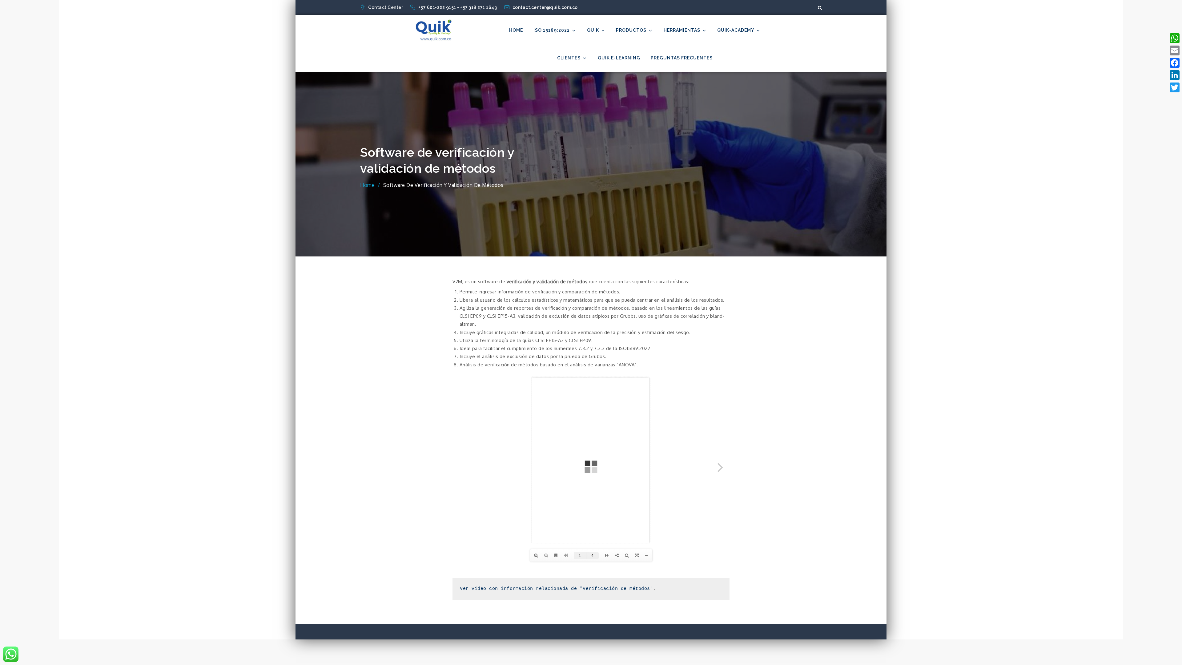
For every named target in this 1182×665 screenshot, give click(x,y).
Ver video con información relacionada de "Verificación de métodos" (556, 588)
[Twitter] (1174, 87)
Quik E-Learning (619, 57)
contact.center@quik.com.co (545, 7)
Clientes (569, 57)
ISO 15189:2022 (551, 30)
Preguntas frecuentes (682, 57)
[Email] (1174, 50)
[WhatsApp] (1174, 38)
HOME (516, 30)
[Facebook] (1174, 63)
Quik (593, 30)
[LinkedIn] (1174, 75)
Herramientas (682, 30)
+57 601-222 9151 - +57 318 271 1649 (458, 7)
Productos (631, 30)
